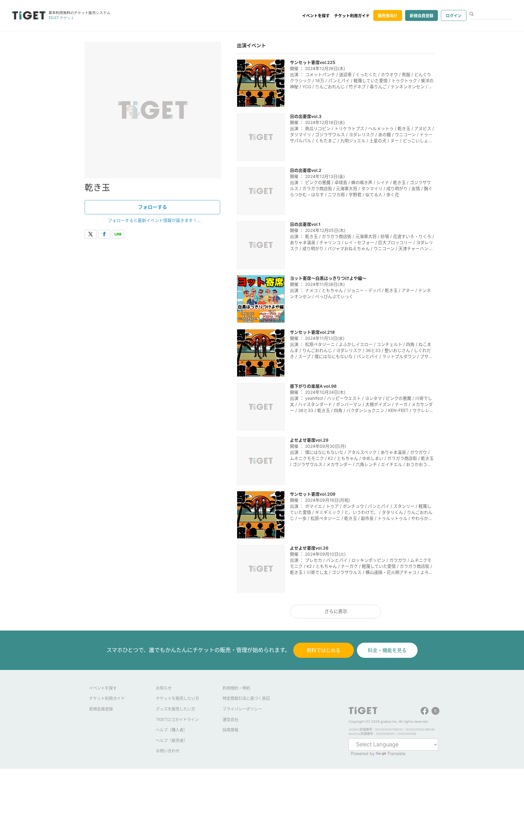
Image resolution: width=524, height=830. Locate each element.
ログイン (454, 15)
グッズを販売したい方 (175, 708)
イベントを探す (316, 15)
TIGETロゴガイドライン (177, 719)
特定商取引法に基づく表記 (246, 698)
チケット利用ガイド (352, 15)
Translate (396, 753)
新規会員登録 (421, 15)
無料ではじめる (324, 650)
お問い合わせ (168, 750)
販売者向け (388, 15)
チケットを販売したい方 (177, 698)
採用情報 (230, 729)
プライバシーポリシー (242, 708)
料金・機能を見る (387, 650)
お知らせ (164, 687)
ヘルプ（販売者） (171, 740)
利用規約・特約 (236, 687)
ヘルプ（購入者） (171, 729)
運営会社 (230, 719)
